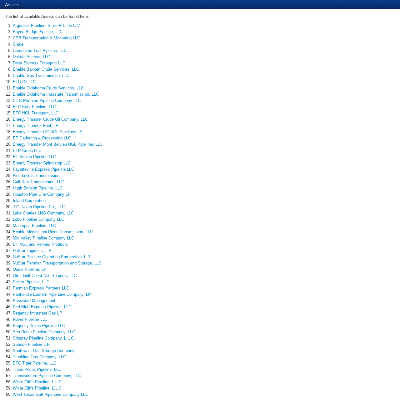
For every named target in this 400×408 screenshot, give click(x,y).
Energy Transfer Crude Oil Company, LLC (50, 119)
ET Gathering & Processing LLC (42, 138)
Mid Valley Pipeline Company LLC (43, 238)
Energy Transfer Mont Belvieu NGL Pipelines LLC (57, 144)
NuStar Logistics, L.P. (32, 250)
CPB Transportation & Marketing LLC (46, 38)
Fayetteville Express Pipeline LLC (43, 169)
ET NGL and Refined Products (40, 244)
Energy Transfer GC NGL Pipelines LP (47, 131)
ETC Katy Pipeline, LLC (34, 106)
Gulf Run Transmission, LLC (38, 181)
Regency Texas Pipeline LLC (39, 325)
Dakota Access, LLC (31, 56)
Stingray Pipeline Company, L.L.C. (44, 338)
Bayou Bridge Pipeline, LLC (37, 31)
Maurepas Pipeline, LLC (34, 225)
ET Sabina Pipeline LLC (34, 156)
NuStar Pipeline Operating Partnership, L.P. (52, 256)
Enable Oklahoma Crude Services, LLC (48, 88)
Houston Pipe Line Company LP (42, 194)
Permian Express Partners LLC (41, 288)
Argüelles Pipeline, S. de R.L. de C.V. (47, 25)
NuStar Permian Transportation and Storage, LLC (57, 263)
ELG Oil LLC (24, 81)
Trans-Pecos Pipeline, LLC (37, 369)
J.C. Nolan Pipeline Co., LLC (39, 206)
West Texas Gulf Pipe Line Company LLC (50, 394)
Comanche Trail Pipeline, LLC (40, 50)
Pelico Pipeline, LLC (31, 282)
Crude (18, 44)
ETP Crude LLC (27, 150)
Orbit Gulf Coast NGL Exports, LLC (45, 275)
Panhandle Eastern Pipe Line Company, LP (52, 294)
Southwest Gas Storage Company (43, 350)
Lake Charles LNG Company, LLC (43, 213)
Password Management (34, 300)
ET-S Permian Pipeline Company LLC (47, 100)
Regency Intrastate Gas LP (37, 313)
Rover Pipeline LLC (30, 319)
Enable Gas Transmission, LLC (41, 75)
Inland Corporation (29, 200)
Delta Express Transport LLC (39, 63)
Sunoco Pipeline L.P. (31, 344)
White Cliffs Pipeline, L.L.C (37, 382)
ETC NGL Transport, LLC (35, 113)
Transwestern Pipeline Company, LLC (47, 375)
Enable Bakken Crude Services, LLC (46, 69)
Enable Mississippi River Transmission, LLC (53, 231)
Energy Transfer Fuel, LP (35, 125)
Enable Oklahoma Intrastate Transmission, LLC (56, 94)
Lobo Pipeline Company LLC (38, 219)
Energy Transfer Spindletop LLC (42, 163)
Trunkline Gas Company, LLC (39, 357)
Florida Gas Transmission (36, 175)
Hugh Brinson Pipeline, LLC (37, 188)
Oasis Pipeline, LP (30, 269)
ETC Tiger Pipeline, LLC (35, 363)
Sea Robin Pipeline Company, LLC (44, 332)
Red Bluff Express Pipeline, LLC (42, 307)
